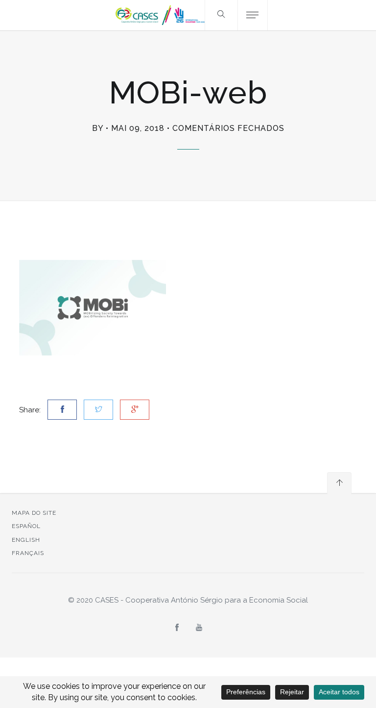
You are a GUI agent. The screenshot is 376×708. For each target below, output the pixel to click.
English (26, 539)
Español (26, 526)
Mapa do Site (34, 512)
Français (28, 553)
